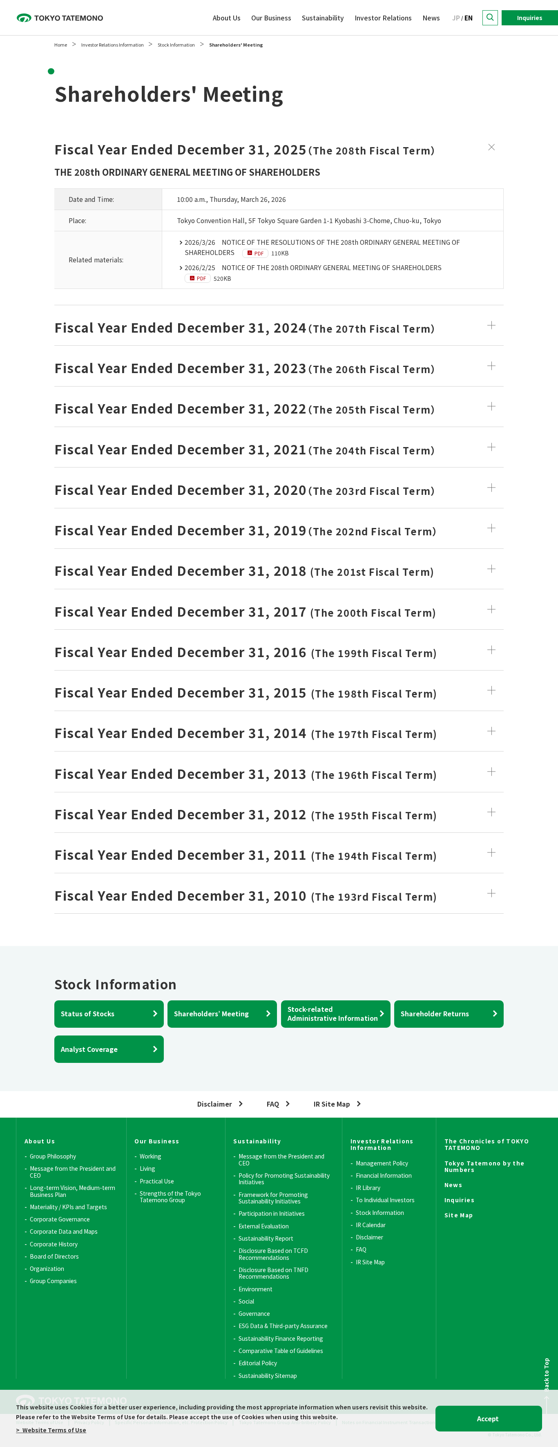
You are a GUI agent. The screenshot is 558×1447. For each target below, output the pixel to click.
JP (456, 17)
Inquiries (529, 17)
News (431, 17)
